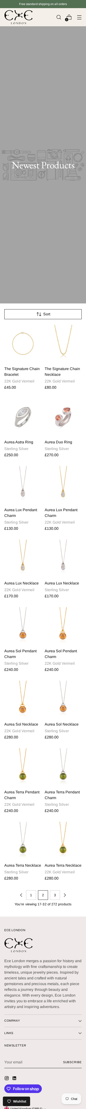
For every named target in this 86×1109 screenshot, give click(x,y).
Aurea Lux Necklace (21, 583)
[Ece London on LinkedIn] (15, 1079)
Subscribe (72, 1062)
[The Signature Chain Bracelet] (23, 343)
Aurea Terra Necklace (22, 865)
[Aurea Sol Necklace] (23, 699)
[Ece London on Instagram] (7, 1079)
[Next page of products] (65, 895)
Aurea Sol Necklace (21, 724)
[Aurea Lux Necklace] (23, 558)
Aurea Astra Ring (18, 442)
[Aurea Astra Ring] (23, 417)
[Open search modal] (59, 17)
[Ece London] (18, 17)
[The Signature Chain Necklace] (63, 343)
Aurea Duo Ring (58, 442)
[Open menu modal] (79, 17)
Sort (46, 314)
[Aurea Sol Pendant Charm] (23, 625)
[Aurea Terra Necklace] (23, 840)
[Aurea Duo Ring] (63, 417)
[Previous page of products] (21, 895)
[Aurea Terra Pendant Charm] (23, 766)
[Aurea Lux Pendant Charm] (23, 484)
